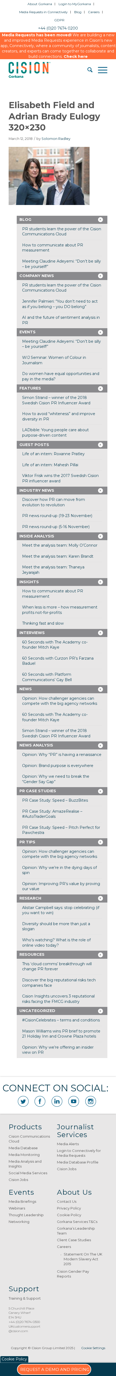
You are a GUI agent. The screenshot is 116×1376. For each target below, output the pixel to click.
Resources (32, 954)
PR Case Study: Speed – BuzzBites (55, 800)
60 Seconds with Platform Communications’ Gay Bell (47, 677)
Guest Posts (34, 444)
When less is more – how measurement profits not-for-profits (59, 610)
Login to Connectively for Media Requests (79, 1153)
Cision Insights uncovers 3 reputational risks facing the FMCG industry (58, 999)
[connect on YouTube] (73, 1101)
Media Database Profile (77, 1162)
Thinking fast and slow (43, 623)
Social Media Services (28, 1173)
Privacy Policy (69, 1208)
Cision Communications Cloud (29, 1138)
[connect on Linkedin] (57, 1101)
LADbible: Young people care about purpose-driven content (55, 432)
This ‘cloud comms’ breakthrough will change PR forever (57, 966)
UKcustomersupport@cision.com (24, 1328)
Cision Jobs (18, 1179)
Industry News (36, 490)
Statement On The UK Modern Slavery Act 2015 (83, 1259)
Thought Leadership (26, 1215)
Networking (19, 1221)
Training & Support (25, 1298)
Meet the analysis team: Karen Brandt (57, 556)
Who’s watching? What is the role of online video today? (56, 943)
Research (30, 898)
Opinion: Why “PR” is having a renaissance (61, 754)
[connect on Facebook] (40, 1101)
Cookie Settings (93, 1348)
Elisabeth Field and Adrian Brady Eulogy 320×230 (54, 116)
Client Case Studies (74, 1240)
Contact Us (66, 1201)
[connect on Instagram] (90, 1101)
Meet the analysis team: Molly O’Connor (59, 545)
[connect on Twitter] (23, 1101)
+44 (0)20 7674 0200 (58, 28)
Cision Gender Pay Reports (73, 1273)
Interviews (32, 632)
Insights (29, 581)
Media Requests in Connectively (43, 12)
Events (27, 332)
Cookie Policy (69, 1215)
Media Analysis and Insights (25, 1163)
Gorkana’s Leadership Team (76, 1230)
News (25, 689)
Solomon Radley (56, 139)
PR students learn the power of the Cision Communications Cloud (61, 232)
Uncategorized (37, 1010)
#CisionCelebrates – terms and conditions (61, 1020)
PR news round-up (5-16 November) (56, 526)
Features (30, 388)
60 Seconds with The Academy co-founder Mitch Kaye (55, 645)
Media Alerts (68, 1144)
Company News (36, 275)
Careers (94, 12)
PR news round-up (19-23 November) (57, 515)
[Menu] (100, 70)
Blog (77, 12)
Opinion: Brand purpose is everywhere (57, 765)
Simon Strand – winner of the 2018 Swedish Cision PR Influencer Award (56, 400)
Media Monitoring (24, 1154)
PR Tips (27, 842)
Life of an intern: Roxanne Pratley (53, 453)
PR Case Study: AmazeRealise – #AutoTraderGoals (52, 814)
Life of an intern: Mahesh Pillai (50, 464)
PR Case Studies (37, 790)
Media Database (23, 1148)
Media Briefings (22, 1201)
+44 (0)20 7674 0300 (24, 1322)
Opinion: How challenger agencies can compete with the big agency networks (59, 701)
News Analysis (36, 745)
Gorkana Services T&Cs (77, 1221)
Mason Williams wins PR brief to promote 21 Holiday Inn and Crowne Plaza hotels (61, 1034)
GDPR (59, 20)
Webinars (17, 1208)
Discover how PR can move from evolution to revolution (53, 502)
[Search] (87, 70)
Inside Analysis (36, 536)
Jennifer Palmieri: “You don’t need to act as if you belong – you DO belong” (60, 304)
